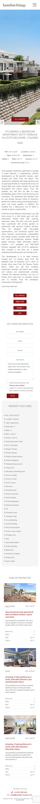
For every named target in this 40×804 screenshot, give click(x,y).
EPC (20, 313)
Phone (20, 350)
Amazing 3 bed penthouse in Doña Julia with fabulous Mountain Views (18, 746)
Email (20, 341)
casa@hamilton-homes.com (21, 795)
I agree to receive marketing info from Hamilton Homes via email (21, 389)
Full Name (20, 332)
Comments (20, 360)
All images (20, 119)
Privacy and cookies (17, 385)
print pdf (20, 302)
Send (12, 396)
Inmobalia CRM (20, 800)
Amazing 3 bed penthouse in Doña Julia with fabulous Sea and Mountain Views (18, 679)
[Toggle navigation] (34, 5)
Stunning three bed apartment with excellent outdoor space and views (19, 614)
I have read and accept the (19, 384)
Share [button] (19, 308)
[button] (2, 122)
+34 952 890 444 (20, 792)
